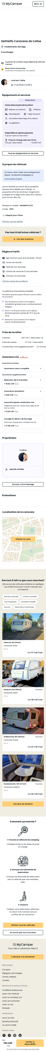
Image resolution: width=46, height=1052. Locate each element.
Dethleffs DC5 (26, 205)
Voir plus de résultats (23, 804)
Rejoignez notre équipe (12, 973)
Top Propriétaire (10, 602)
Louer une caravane (11, 1001)
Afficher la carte (23, 539)
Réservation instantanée (24, 607)
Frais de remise (9, 342)
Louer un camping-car (12, 997)
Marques (6, 1008)
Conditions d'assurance (12, 990)
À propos (6, 969)
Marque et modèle (10, 205)
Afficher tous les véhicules (23, 925)
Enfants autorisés (30, 596)
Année (5, 209)
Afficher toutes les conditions (15, 281)
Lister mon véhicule (10, 993)
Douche (7, 607)
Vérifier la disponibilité (30, 1043)
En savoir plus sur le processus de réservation (23, 1049)
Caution (6, 337)
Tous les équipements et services (23, 153)
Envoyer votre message (23, 484)
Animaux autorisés (11, 596)
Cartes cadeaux (9, 976)
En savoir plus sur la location (23, 932)
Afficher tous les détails (12, 221)
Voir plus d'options (24, 239)
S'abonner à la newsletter (23, 956)
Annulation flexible (28, 602)
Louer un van (7, 1004)
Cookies (5, 980)
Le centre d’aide (9, 1025)
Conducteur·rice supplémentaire (18, 346)
